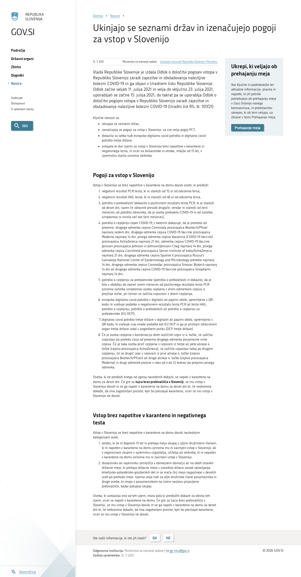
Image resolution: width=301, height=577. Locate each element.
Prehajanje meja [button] (247, 127)
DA (154, 537)
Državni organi (22, 58)
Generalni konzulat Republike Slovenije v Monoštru (188, 61)
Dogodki (17, 75)
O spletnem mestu (22, 109)
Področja (18, 50)
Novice (16, 83)
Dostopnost (18, 103)
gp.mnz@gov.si (179, 551)
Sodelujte (17, 98)
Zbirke (16, 66)
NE (168, 537)
